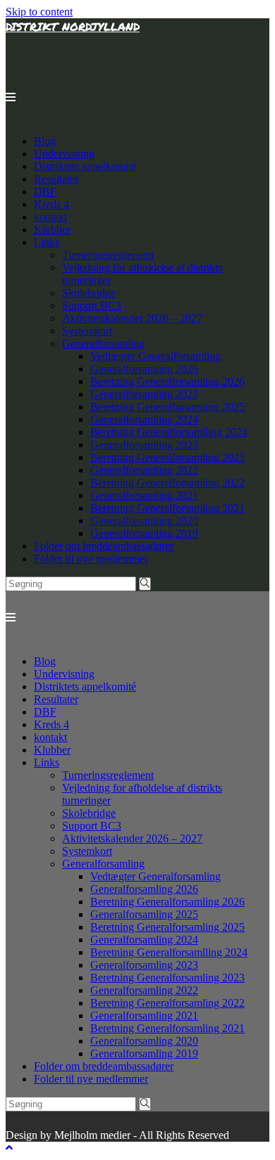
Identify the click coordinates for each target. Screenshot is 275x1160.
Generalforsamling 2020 (144, 521)
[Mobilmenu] (11, 97)
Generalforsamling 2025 (144, 394)
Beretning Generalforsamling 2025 (167, 407)
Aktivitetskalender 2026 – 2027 (132, 318)
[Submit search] (145, 584)
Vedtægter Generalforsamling (155, 356)
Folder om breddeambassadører (103, 546)
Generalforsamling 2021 (144, 495)
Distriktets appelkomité (85, 166)
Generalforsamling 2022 (144, 470)
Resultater (56, 179)
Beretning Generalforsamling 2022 (167, 483)
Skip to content (39, 12)
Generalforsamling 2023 (144, 445)
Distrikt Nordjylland (73, 26)
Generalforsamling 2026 (144, 369)
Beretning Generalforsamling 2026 (167, 381)
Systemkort (87, 331)
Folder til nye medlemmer (91, 559)
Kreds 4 (51, 204)
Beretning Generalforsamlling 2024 (169, 432)
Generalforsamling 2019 (144, 533)
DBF (45, 192)
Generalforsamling (103, 343)
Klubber (52, 230)
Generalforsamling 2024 (144, 419)
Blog (45, 141)
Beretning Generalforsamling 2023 (167, 457)
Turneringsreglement (108, 255)
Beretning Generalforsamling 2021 (167, 508)
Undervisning (64, 154)
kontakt (50, 217)
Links (46, 242)
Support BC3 (91, 305)
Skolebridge (89, 293)
